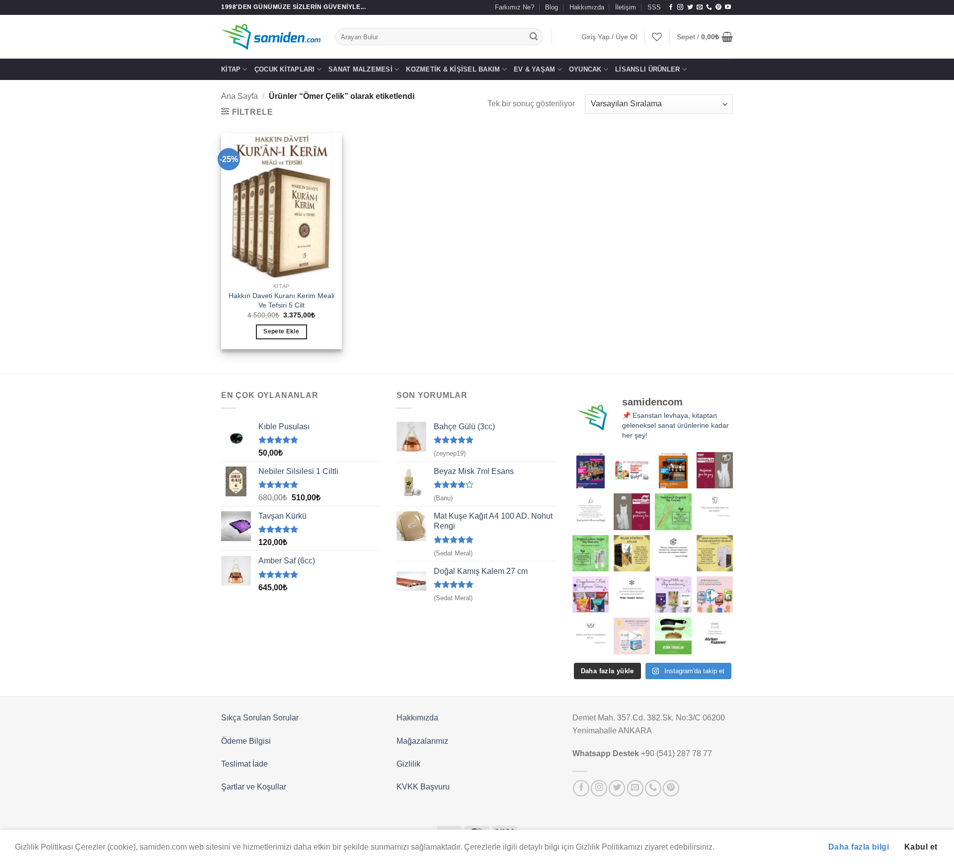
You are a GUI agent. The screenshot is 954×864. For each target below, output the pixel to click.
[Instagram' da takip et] (680, 7)
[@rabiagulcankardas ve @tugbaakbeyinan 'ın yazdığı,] (590, 594)
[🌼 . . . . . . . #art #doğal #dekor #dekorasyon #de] (590, 553)
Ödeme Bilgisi (246, 741)
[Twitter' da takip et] (690, 7)
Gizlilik (408, 764)
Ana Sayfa (239, 96)
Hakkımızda (586, 7)
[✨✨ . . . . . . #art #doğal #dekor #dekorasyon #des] (715, 511)
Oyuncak (585, 69)
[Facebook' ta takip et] (671, 7)
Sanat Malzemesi (360, 69)
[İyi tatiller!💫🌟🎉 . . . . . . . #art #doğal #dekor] (632, 594)
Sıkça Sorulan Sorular (260, 717)
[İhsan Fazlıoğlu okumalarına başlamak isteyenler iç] (715, 553)
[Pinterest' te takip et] (718, 7)
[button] (609, 37)
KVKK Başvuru (423, 787)
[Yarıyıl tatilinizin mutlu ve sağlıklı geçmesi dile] (673, 594)
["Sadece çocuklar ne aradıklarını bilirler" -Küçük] (590, 636)
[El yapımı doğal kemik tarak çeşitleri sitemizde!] (673, 636)
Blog (551, 7)
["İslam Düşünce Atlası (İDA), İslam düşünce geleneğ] (632, 553)
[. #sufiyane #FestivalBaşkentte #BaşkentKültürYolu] (590, 470)
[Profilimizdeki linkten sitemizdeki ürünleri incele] (673, 511)
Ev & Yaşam (535, 69)
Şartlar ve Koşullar (253, 787)
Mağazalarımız (422, 741)
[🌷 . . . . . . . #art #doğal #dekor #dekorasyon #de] (673, 553)
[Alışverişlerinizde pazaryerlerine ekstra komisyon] (715, 636)
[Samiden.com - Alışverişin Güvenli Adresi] (270, 37)
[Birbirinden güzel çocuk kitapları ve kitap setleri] (632, 636)
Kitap (230, 69)
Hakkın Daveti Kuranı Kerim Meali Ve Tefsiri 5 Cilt (281, 300)
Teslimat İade (244, 764)
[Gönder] (534, 36)
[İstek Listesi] (657, 37)
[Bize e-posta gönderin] (700, 7)
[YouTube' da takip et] (728, 7)
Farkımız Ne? (514, 7)
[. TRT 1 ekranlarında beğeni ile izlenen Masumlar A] (715, 470)
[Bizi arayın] (709, 7)
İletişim (625, 7)
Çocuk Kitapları (284, 69)
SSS (654, 7)
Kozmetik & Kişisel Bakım (453, 69)
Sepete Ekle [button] (281, 331)
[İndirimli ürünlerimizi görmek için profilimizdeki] (715, 594)
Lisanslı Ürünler (647, 69)
